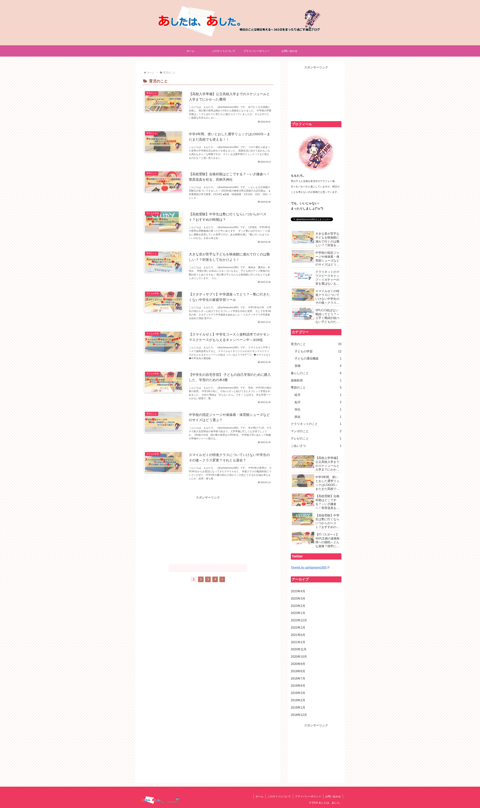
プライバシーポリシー (308, 796)
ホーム (259, 796)
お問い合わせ (333, 796)
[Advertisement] (208, 526)
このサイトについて (279, 796)
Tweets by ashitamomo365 (308, 567)
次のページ (208, 568)
